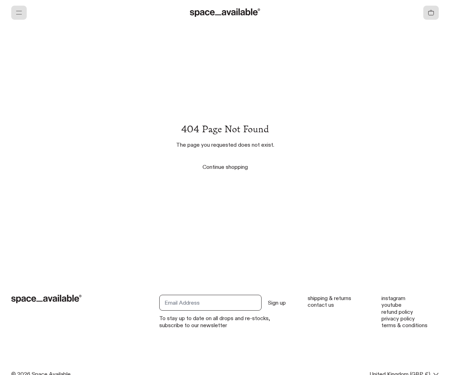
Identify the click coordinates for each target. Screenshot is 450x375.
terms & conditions (404, 325)
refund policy (397, 312)
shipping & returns (329, 298)
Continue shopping (225, 167)
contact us (321, 304)
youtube (391, 304)
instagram (393, 298)
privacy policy (398, 318)
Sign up (277, 302)
